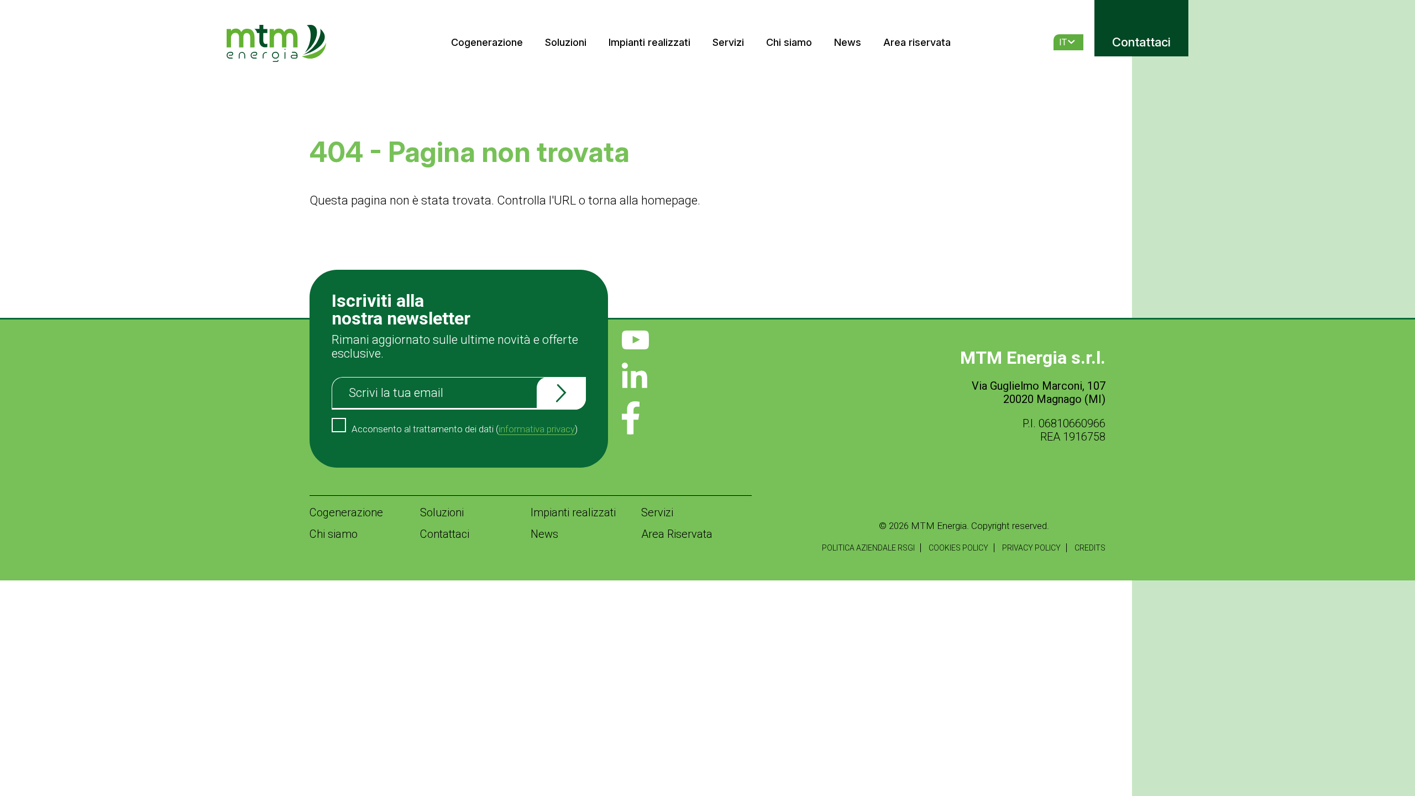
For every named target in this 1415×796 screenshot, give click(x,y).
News (847, 42)
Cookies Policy (958, 547)
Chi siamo (789, 42)
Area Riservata (676, 534)
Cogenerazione (487, 42)
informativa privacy (537, 428)
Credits (1090, 547)
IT (1063, 42)
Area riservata (917, 42)
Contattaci (1141, 42)
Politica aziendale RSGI (868, 547)
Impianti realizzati (649, 42)
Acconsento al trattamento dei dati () (465, 428)
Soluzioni (565, 42)
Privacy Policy (1031, 547)
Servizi (728, 42)
